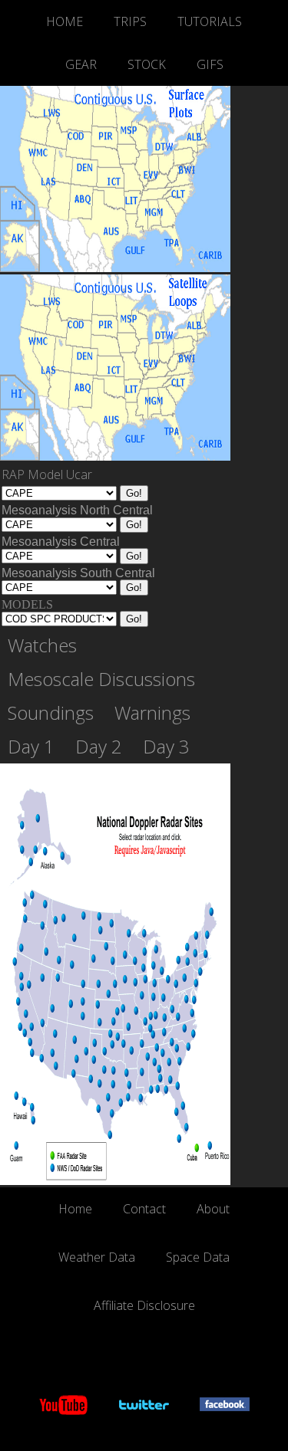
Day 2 (98, 746)
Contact (144, 1208)
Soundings (51, 713)
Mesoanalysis (77, 510)
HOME (64, 21)
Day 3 (166, 746)
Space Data (198, 1257)
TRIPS (130, 21)
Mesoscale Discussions (101, 679)
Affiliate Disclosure (144, 1305)
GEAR (81, 64)
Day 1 (31, 746)
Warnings (152, 713)
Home (75, 1208)
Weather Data (96, 1257)
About (213, 1208)
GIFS (210, 64)
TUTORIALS (209, 21)
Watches (42, 645)
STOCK (146, 64)
